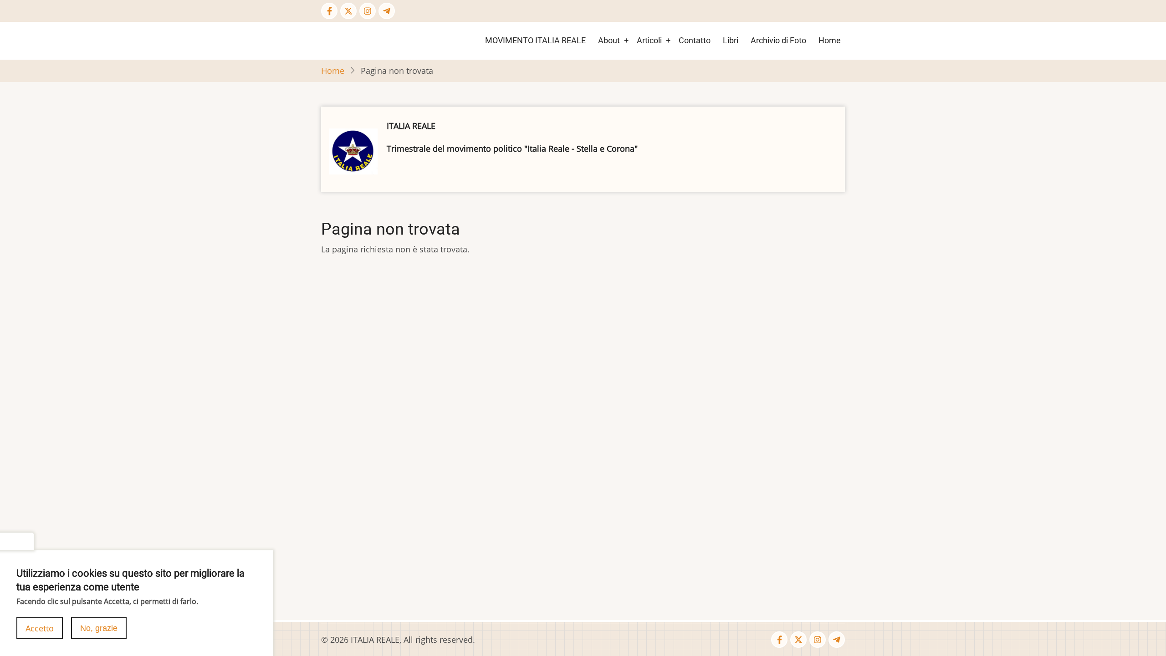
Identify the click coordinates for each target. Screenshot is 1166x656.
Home (829, 40)
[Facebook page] (329, 11)
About (609, 40)
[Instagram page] (367, 11)
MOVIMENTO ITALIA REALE (535, 40)
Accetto (40, 628)
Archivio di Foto (778, 40)
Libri (730, 40)
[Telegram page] (386, 11)
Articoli (649, 40)
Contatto (695, 40)
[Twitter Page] (348, 11)
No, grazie (99, 628)
